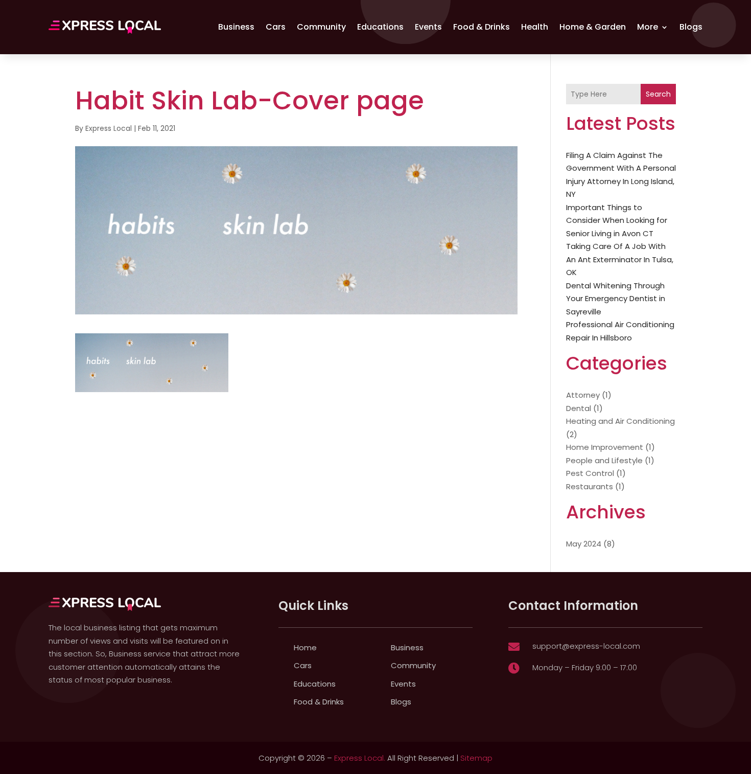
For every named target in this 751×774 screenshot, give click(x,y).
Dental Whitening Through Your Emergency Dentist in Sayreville (615, 298)
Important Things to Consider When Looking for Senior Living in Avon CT (616, 220)
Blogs (690, 27)
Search (658, 94)
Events (428, 27)
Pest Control (590, 473)
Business (236, 27)
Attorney (583, 395)
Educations (380, 27)
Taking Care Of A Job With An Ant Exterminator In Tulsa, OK (619, 259)
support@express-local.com (586, 646)
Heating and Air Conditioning (620, 421)
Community (321, 27)
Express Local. (359, 758)
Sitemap (476, 758)
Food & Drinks (481, 27)
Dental (578, 408)
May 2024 (583, 543)
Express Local (108, 128)
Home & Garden (592, 27)
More (647, 27)
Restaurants (589, 486)
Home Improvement (604, 447)
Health (534, 27)
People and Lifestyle (604, 460)
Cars (276, 27)
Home (305, 647)
